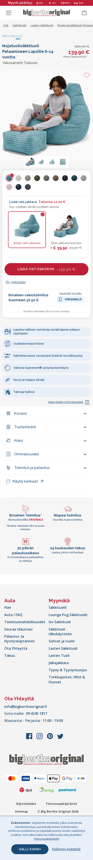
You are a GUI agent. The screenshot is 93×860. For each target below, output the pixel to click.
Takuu (9, 655)
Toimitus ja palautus (32, 467)
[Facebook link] (29, 738)
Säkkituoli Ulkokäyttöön (60, 631)
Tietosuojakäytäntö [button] (46, 839)
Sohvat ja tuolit (62, 641)
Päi (41, 3)
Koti (5, 25)
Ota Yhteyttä (15, 648)
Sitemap (21, 811)
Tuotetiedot (25, 427)
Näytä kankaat (25, 481)
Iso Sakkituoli (60, 622)
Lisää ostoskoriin (46, 269)
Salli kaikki (30, 849)
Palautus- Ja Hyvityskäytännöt (19, 638)
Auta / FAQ (13, 614)
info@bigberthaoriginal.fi (25, 706)
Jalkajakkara (59, 662)
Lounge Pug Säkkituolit (68, 614)
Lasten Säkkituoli (63, 648)
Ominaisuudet (26, 454)
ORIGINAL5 (73, 300)
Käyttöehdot (26, 804)
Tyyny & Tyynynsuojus (68, 670)
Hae (7, 607)
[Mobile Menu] (9, 13)
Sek (81, 3)
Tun (54, 3)
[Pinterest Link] (50, 738)
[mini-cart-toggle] (84, 12)
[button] (30, 162)
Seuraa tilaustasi (18, 629)
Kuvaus (20, 413)
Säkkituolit (58, 607)
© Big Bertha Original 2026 (57, 811)
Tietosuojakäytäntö (61, 804)
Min (68, 3)
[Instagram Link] (40, 738)
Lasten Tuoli (59, 655)
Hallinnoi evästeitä (66, 849)
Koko (18, 440)
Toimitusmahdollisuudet (24, 622)
